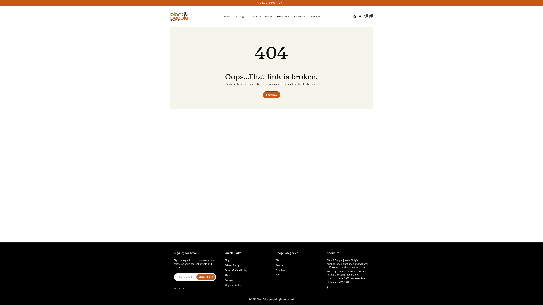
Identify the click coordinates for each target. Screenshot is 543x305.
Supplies (280, 270)
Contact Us (231, 280)
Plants (279, 260)
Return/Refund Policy (236, 270)
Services (280, 265)
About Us (230, 275)
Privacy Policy (232, 265)
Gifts (278, 275)
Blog (227, 260)
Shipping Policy (233, 285)
